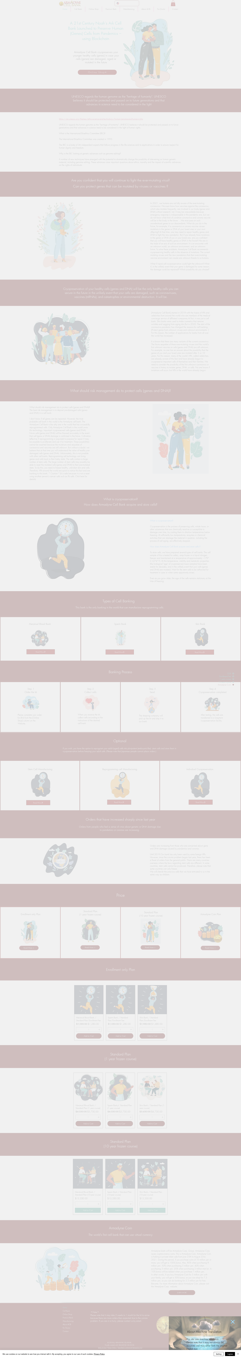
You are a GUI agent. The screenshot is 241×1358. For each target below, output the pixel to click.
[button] (233, 1322)
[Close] (237, 1354)
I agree (230, 1354)
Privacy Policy (99, 1354)
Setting (218, 1354)
